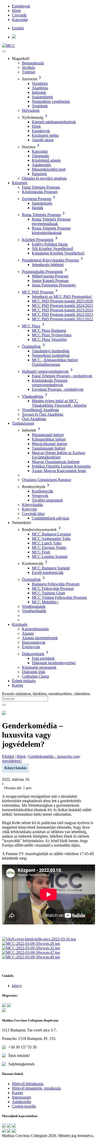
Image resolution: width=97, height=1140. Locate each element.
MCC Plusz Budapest (49, 330)
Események (21, 6)
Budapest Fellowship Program (55, 584)
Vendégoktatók (34, 606)
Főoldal (8, 756)
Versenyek (40, 496)
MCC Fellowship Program (53, 588)
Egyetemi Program (36, 199)
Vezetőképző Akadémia (40, 410)
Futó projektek (43, 658)
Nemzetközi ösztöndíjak (51, 355)
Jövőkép (28, 67)
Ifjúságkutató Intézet (48, 435)
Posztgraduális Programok (42, 271)
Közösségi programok (39, 667)
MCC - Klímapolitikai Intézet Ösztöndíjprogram (55, 362)
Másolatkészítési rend (48, 169)
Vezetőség (40, 83)
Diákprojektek (33, 654)
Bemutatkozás (33, 63)
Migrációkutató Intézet (49, 444)
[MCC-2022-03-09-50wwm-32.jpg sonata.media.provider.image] (31, 948)
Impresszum (21, 1097)
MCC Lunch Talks (46, 543)
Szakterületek (42, 97)
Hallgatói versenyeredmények (45, 371)
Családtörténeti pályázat (50, 518)
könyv (17, 986)
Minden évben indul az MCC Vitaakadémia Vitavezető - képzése (59, 403)
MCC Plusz (31, 326)
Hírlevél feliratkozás (28, 1084)
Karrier (17, 685)
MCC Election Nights (49, 547)
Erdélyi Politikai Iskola (50, 244)
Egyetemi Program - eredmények (58, 389)
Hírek (16, 10)
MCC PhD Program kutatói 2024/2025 (62, 305)
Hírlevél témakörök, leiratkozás (36, 1088)
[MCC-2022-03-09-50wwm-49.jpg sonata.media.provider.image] (31, 957)
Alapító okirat (42, 140)
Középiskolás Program (39, 192)
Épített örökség (24, 681)
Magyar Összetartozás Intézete (56, 462)
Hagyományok (33, 642)
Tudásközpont (23, 423)
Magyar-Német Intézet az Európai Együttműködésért (58, 455)
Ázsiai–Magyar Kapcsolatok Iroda (59, 471)
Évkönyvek (31, 647)
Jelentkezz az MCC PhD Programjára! (62, 296)
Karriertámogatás (35, 629)
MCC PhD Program (37, 292)
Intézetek (39, 92)
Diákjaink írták (33, 672)
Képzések (19, 183)
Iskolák (37, 208)
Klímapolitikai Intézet (49, 439)
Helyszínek (31, 110)
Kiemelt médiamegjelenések (54, 122)
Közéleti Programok (37, 240)
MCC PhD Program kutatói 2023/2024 (62, 310)
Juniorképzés (42, 203)
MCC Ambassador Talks (51, 538)
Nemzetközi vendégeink (51, 101)
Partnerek (39, 174)
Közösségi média (45, 135)
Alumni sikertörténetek (40, 638)
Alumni (28, 633)
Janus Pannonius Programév (54, 285)
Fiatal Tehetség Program (41, 187)
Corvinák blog (33, 513)
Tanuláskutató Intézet (48, 448)
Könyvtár (29, 509)
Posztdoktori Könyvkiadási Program (50, 260)
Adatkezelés (41, 165)
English (18, 28)
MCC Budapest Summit (51, 568)
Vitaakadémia (32, 396)
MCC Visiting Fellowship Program (59, 597)
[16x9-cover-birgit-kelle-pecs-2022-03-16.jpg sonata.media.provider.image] (39, 939)
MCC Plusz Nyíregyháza (51, 335)
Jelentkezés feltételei (48, 264)
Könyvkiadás (32, 505)
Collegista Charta (35, 676)
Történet (28, 72)
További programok (47, 500)
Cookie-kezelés (24, 1106)
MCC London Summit (49, 556)
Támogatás (40, 156)
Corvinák (19, 15)
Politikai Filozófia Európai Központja (61, 466)
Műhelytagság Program (50, 276)
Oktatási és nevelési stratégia (44, 178)
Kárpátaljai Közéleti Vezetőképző (58, 253)
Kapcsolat (20, 19)
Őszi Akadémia (34, 419)
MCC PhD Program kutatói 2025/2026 (62, 301)
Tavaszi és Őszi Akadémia (42, 414)
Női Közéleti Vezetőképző (52, 249)
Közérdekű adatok (46, 160)
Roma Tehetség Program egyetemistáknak (51, 221)
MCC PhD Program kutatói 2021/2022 (62, 319)
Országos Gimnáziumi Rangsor (46, 480)
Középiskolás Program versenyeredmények (49, 382)
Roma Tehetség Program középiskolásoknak (51, 230)
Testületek (40, 106)
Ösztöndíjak (31, 346)
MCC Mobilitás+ (45, 602)
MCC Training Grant (48, 593)
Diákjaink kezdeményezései (54, 663)
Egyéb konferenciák (47, 572)
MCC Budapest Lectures (51, 534)
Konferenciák (42, 491)
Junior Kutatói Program (50, 280)
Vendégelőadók (34, 611)
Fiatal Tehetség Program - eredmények (62, 376)
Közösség (19, 624)
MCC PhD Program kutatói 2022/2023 (62, 314)
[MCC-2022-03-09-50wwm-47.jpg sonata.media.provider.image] (31, 952)
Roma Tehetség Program (41, 215)
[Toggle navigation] (4, 51)
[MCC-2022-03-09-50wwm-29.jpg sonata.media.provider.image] (31, 943)
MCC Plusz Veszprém (49, 339)
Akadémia (40, 88)
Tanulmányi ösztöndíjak (50, 351)
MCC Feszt (41, 552)
